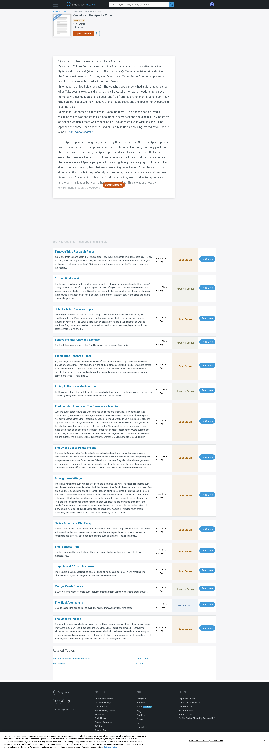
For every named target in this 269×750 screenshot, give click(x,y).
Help (139, 723)
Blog (139, 711)
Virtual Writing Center (105, 710)
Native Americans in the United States (71, 658)
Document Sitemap (104, 698)
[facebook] (56, 703)
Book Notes (100, 718)
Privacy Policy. (110, 747)
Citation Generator (103, 722)
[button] (55, 5)
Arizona (139, 663)
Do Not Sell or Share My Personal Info (206, 741)
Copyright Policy (187, 698)
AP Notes (99, 714)
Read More (207, 259)
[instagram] (69, 703)
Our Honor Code (186, 706)
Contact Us (142, 727)
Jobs (139, 706)
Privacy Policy (186, 710)
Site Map (141, 715)
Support (140, 719)
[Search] (171, 4)
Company (141, 698)
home (55, 11)
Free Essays (101, 706)
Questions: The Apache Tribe (92, 15)
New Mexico (59, 663)
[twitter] (62, 703)
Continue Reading (113, 185)
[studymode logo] (85, 4)
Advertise (141, 702)
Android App (101, 730)
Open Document (83, 33)
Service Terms (186, 714)
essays (65, 11)
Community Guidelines (189, 702)
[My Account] (213, 4)
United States (142, 658)
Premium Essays (103, 702)
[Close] (264, 741)
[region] (134, 741)
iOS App (99, 726)
